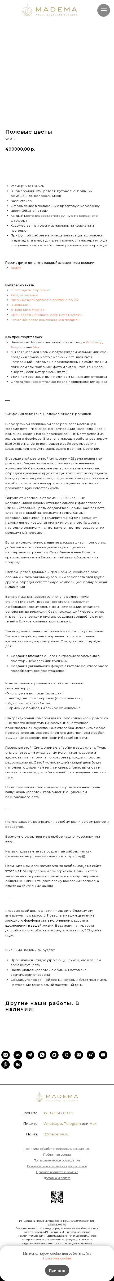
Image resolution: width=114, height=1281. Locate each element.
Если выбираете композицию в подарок (45, 320)
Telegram (18, 347)
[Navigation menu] (104, 10)
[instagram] (5, 1055)
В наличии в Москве (28, 310)
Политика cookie (57, 1258)
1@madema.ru (55, 1134)
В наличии (19, 305)
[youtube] (103, 1055)
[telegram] (30, 1055)
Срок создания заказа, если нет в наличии (46, 315)
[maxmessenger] (54, 1055)
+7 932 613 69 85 (58, 1113)
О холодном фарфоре (30, 290)
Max (36, 347)
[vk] (18, 1055)
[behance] (18, 1064)
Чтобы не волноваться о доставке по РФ (45, 300)
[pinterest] (5, 1064)
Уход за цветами (24, 295)
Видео (16, 268)
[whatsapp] (42, 1055)
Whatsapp (94, 342)
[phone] (66, 1055)
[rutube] (91, 1055)
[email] (78, 1055)
